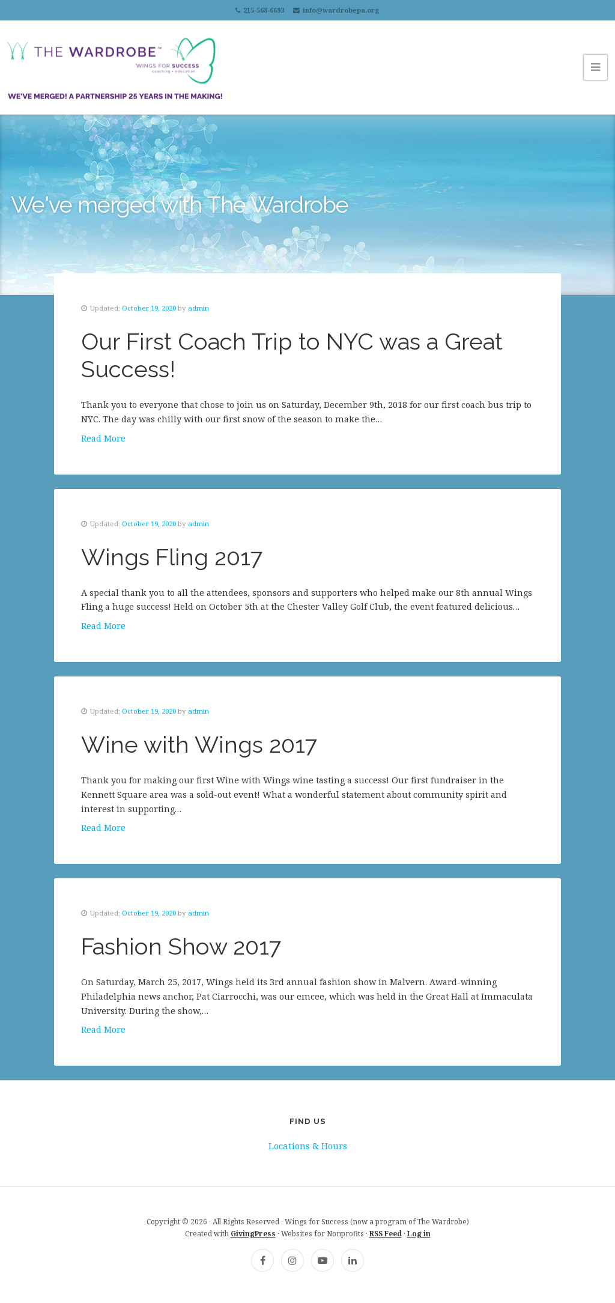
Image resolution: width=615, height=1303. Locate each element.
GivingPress (253, 1233)
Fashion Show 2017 (181, 946)
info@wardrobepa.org (341, 9)
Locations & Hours (307, 1146)
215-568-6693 (263, 9)
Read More (103, 438)
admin (198, 307)
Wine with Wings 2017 (199, 744)
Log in (419, 1233)
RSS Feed (385, 1233)
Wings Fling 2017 (172, 557)
